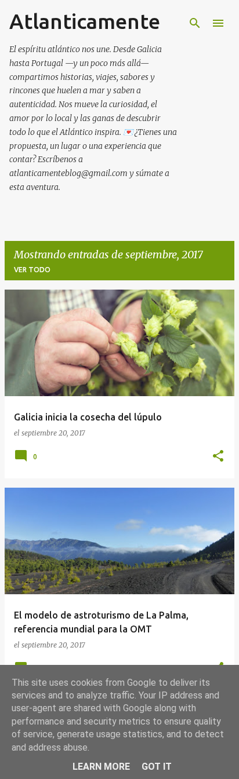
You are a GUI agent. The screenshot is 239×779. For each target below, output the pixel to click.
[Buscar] (195, 23)
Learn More (101, 766)
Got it (157, 766)
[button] (218, 457)
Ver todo (32, 269)
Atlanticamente (84, 21)
